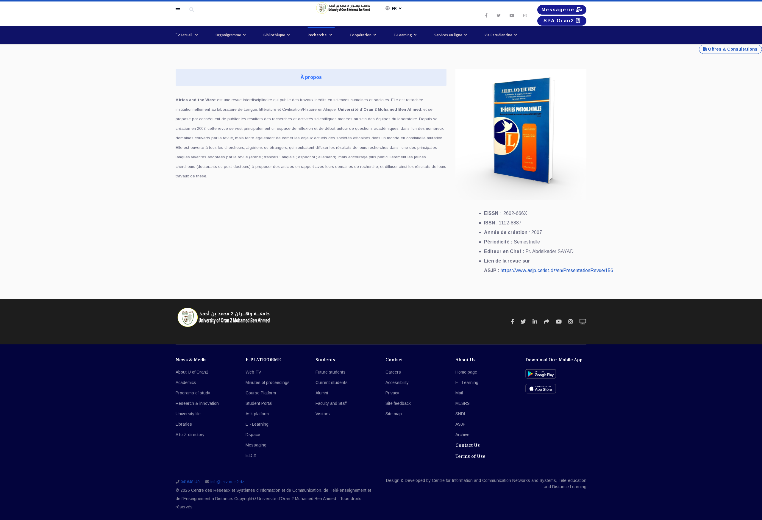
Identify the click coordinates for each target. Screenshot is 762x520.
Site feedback (398, 403)
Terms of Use (470, 456)
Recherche (317, 35)
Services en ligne (448, 35)
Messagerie (558, 9)
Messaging (256, 445)
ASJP (460, 424)
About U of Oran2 (192, 372)
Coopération (360, 35)
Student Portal (259, 403)
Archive (462, 434)
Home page (466, 372)
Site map (393, 413)
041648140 (190, 482)
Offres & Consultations (732, 49)
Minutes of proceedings (268, 382)
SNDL (460, 413)
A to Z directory (190, 434)
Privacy (392, 393)
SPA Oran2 (560, 20)
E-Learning (403, 35)
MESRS (462, 403)
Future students (331, 372)
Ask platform (257, 413)
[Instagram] (525, 15)
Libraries (184, 424)
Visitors (323, 413)
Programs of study (193, 393)
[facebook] (486, 15)
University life (188, 413)
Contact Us (467, 445)
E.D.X (251, 455)
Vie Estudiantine (498, 35)
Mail (459, 393)
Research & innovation (197, 403)
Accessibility (397, 382)
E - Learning (257, 424)
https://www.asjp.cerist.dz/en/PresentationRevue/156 (557, 270)
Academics (186, 382)
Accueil (186, 35)
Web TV (253, 372)
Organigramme (228, 35)
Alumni (322, 393)
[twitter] (498, 15)
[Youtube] (512, 15)
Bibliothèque (274, 35)
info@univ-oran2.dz (227, 482)
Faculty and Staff (331, 403)
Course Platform (261, 393)
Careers (393, 372)
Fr (394, 9)
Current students (332, 382)
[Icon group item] (512, 321)
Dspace (253, 434)
